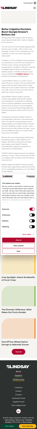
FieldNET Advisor (22, 74)
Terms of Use (19, 420)
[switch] (32, 215)
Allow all (18, 240)
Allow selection (18, 245)
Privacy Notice (9, 420)
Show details (26, 234)
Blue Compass (27, 422)
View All (18, 352)
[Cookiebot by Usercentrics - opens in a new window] (26, 176)
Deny (18, 251)
